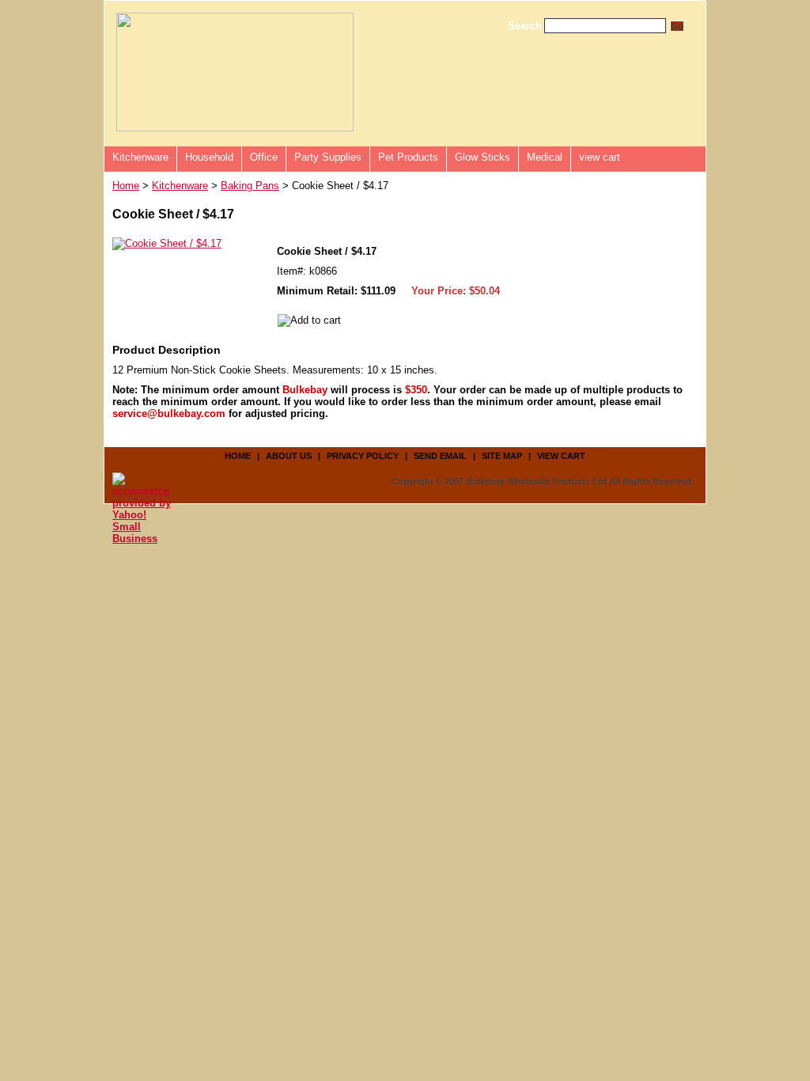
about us (289, 456)
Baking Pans (250, 186)
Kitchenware (140, 157)
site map (502, 456)
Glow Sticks (482, 157)
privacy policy (363, 456)
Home (125, 186)
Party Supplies (327, 157)
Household (209, 157)
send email (440, 456)
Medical (544, 157)
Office (264, 157)
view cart (599, 157)
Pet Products (408, 157)
